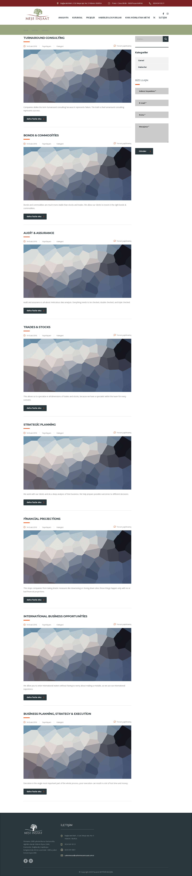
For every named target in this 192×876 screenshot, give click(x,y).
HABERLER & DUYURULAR (110, 17)
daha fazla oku (34, 119)
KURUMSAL (77, 17)
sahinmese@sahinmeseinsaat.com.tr (79, 855)
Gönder (142, 151)
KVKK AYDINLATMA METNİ (137, 17)
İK (154, 17)
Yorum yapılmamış (124, 46)
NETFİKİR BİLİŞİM (106, 872)
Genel (141, 60)
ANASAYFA (63, 17)
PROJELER (90, 17)
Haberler (142, 67)
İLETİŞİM (163, 17)
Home (26, 30)
